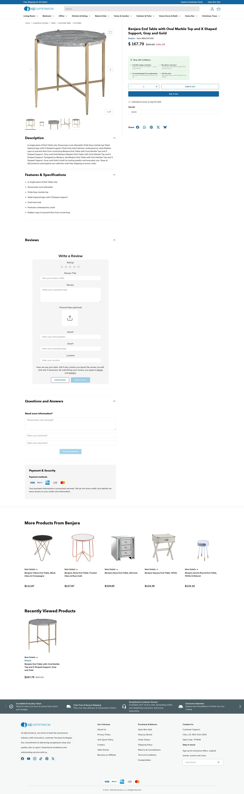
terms (100, 370)
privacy (72, 373)
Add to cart (190, 86)
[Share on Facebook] (137, 127)
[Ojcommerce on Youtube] (29, 757)
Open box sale (214, 2)
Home (28, 23)
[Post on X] (158, 127)
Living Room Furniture (40, 23)
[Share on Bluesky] (165, 127)
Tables (53, 23)
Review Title (70, 273)
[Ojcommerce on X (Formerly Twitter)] (53, 757)
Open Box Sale (145, 729)
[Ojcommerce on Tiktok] (41, 757)
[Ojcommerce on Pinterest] (47, 757)
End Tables (77, 23)
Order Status (144, 739)
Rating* (70, 262)
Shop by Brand (145, 734)
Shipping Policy (145, 744)
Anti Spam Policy (105, 739)
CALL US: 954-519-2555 (195, 734)
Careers (101, 744)
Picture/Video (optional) (70, 307)
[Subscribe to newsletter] (218, 762)
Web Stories (103, 749)
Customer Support (191, 729)
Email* (70, 343)
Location (70, 355)
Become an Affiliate (106, 755)
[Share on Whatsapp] (144, 127)
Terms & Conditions (147, 755)
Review (70, 285)
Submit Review (80, 380)
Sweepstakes (144, 760)
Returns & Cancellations (149, 749)
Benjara (131, 38)
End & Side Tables (65, 23)
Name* (70, 332)
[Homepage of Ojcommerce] (39, 9)
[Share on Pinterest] (151, 127)
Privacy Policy (104, 734)
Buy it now (173, 94)
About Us (101, 729)
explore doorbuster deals (192, 2)
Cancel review (60, 380)
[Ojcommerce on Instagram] (35, 757)
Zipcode (131, 107)
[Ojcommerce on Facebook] (23, 757)
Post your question (70, 451)
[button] (61, 266)
